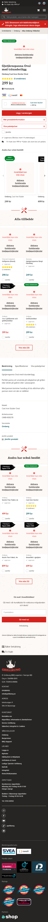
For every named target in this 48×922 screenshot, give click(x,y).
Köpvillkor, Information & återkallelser (17, 720)
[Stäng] (45, 24)
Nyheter (5, 753)
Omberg (17, 31)
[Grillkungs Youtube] (23, 821)
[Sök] (4, 17)
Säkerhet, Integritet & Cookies (13, 726)
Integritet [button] (5, 770)
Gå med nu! (24, 619)
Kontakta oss (7, 716)
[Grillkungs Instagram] (23, 810)
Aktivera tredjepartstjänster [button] (18, 104)
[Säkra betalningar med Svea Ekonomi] (9, 851)
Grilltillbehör (6, 31)
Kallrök (4, 767)
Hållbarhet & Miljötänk (11, 757)
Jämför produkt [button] (11, 439)
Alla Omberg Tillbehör (31, 31)
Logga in (5, 750)
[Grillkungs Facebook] (23, 815)
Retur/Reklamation (9, 774)
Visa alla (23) (24, 348)
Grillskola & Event (9, 760)
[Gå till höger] (45, 176)
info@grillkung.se (9, 694)
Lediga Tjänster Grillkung (12, 764)
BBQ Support (7, 742)
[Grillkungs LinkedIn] (24, 831)
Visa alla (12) (24, 581)
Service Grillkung (8, 723)
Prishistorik (9, 89)
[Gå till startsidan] (6, 10)
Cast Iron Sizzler (36, 103)
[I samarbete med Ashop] (10, 917)
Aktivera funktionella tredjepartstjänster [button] (20, 183)
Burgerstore (6, 738)
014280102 (6, 690)
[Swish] (24, 851)
